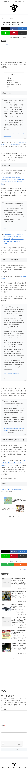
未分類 (4, 40)
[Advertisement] (14, 531)
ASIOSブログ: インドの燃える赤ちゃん (13, 489)
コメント (4, 709)
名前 (3, 725)
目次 (12, 75)
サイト (3, 736)
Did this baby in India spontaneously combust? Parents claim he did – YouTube (13, 241)
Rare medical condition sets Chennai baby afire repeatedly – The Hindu (13, 463)
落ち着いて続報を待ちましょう (14, 84)
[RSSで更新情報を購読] (20, 564)
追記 (8, 87)
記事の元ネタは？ (11, 80)
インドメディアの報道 (12, 82)
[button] (22, 33)
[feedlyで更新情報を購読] (7, 564)
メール (3, 731)
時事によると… (11, 78)
